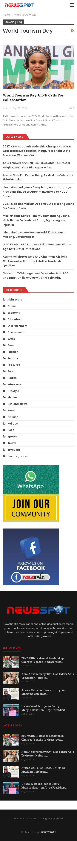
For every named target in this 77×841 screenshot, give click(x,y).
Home (12, 805)
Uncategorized (17, 456)
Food (11, 371)
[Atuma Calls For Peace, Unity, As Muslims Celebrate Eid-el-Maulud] (11, 694)
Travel (11, 443)
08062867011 (48, 832)
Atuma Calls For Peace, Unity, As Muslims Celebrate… (43, 692)
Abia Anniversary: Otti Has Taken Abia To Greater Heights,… (47, 676)
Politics (12, 423)
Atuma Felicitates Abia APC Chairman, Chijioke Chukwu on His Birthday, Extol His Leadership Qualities (35, 261)
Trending (13, 450)
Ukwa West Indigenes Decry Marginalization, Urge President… (44, 708)
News (11, 410)
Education (14, 319)
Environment (16, 332)
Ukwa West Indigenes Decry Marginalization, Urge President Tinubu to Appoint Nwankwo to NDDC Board (37, 191)
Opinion (12, 417)
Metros (12, 397)
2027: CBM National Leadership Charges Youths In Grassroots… (42, 660)
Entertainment (17, 326)
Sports (12, 436)
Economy (13, 313)
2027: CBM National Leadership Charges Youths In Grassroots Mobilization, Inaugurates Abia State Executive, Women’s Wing (37, 151)
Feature (12, 358)
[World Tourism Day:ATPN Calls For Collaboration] (38, 67)
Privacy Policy (42, 805)
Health (12, 378)
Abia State (14, 299)
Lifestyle (13, 391)
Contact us (62, 805)
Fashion (12, 352)
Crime (11, 306)
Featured (13, 365)
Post (10, 430)
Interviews (14, 384)
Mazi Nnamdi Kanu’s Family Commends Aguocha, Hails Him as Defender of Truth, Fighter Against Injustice (36, 220)
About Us (24, 805)
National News (17, 404)
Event (11, 339)
